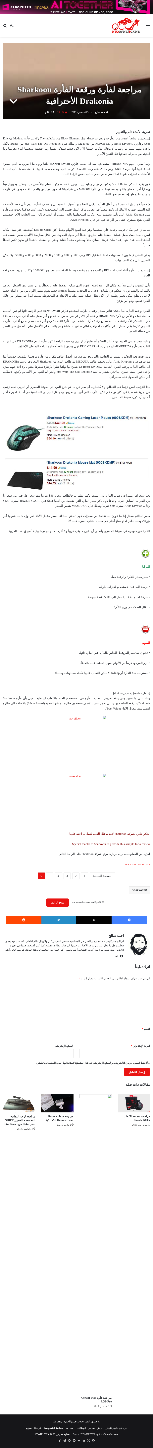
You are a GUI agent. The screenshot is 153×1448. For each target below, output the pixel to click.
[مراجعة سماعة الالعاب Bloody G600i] (134, 1103)
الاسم (146, 1028)
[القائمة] (148, 27)
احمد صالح (100, 112)
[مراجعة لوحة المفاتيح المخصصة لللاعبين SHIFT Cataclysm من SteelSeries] (19, 1103)
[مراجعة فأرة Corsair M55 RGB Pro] (95, 1244)
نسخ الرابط (57, 902)
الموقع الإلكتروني (64, 1045)
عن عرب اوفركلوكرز (116, 1427)
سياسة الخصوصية (53, 1427)
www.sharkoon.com (137, 864)
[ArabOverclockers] (126, 25)
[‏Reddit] (23, 920)
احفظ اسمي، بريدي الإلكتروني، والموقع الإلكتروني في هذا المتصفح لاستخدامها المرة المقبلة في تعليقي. (91, 1062)
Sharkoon (138, 890)
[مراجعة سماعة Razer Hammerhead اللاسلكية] (57, 1103)
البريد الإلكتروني (140, 1045)
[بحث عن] (5, 27)
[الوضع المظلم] (12, 27)
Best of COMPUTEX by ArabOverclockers (95, 1434)
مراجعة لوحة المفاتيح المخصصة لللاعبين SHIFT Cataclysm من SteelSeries (20, 1120)
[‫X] (94, 920)
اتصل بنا (70, 1427)
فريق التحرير (95, 1427)
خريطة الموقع (33, 1427)
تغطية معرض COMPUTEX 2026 (52, 1434)
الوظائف (81, 1427)
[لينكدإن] (58, 920)
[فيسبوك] (129, 920)
